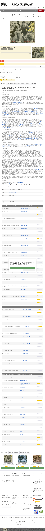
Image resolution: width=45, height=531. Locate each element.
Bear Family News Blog (15, 475)
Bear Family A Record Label (26, 476)
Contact (13, 498)
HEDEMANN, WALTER (24, 272)
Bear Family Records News (16, 15)
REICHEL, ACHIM (22, 437)
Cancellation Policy (15, 499)
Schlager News (36, 14)
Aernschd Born (27, 145)
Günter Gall (21, 124)
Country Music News (27, 14)
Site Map (23, 507)
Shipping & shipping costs (26, 508)
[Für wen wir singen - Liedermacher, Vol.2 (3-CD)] (22, 458)
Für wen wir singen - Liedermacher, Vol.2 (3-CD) (22, 464)
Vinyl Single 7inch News (37, 16)
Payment (23, 503)
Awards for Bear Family (26, 475)
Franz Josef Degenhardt (15, 111)
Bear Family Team (4, 482)
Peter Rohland (36, 108)
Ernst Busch (25, 132)
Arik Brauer (41, 144)
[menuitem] (26, 8)
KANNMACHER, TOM (23, 380)
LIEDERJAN (21, 427)
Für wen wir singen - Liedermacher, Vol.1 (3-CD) (8, 464)
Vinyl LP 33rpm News (37, 18)
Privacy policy (32, 260)
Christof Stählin (32, 111)
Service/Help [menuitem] (41, 0)
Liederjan (41, 113)
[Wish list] (38, 8)
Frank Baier (31, 125)
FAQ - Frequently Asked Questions (26, 502)
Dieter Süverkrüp (38, 111)
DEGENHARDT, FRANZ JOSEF (26, 208)
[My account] (41, 8)
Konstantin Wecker (10, 127)
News (3, 14)
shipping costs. (11, 517)
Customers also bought (13, 452)
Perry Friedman (9, 135)
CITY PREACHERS (22, 377)
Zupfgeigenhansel (6, 114)
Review (33, 83)
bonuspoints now (11, 79)
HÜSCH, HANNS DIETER (23, 444)
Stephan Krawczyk (28, 138)
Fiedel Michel (37, 113)
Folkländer (34, 137)
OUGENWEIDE (22, 397)
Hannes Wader (4, 112)
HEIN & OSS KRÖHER (24, 232)
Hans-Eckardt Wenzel (34, 138)
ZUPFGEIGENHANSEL (23, 417)
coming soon (4, 18)
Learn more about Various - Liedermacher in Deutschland (18, 83)
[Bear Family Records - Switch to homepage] (4, 4)
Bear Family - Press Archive (6, 475)
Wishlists (26, 0)
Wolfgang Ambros (36, 144)
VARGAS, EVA (25, 360)
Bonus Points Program (15, 497)
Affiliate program (25, 505)
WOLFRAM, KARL (24, 252)
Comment (10, 72)
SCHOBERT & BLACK (24, 279)
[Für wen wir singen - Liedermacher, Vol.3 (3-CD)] (37, 458)
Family (9, 183)
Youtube (13, 481)
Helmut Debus (19, 125)
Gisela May (31, 132)
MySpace (13, 479)
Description (3, 83)
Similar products (4, 452)
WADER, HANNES (25, 363)
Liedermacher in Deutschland (17, 102)
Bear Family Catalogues (5, 479)
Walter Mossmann (27, 111)
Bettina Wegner (20, 135)
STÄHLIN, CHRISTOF (26, 350)
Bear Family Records (21, 182)
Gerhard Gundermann (21, 138)
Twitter (13, 480)
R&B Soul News (26, 18)
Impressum (14, 505)
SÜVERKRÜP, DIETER (26, 323)
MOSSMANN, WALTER (26, 336)
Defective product (15, 501)
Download (18, 77)
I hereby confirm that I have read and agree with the (13, 69)
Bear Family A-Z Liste (5, 476)
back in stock (4, 16)
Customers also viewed (24, 452)
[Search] (35, 8)
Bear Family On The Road (6, 480)
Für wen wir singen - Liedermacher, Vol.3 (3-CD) (37, 464)
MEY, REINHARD (24, 292)
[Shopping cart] (43, 8)
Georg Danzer (4, 145)
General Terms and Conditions (27, 504)
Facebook (13, 476)
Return (13, 502)
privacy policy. (23, 69)
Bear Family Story (4, 481)
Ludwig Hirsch (8, 145)
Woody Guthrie (37, 169)
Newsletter (14, 504)
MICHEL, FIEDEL (22, 387)
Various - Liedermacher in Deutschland (15, 187)
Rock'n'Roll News (26, 16)
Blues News (14, 17)
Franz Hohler (32, 145)
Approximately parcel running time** (27, 498)
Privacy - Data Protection (26, 499)
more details (7, 467)
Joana (5, 127)
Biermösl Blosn (31, 123)
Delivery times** (14, 503)
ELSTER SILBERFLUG (23, 404)
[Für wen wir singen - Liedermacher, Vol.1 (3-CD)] (8, 458)
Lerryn (6, 122)
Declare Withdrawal (22, 526)
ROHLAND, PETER (24, 211)
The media (24, 509)
